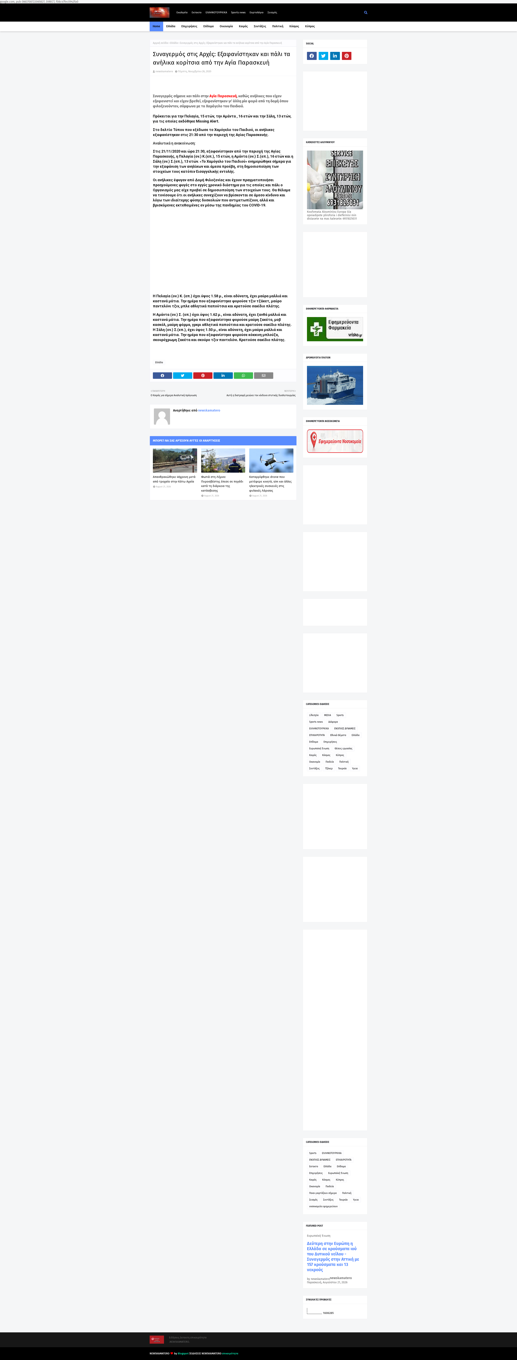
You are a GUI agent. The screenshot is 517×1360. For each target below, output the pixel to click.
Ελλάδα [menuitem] (170, 26)
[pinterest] (347, 56)
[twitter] (323, 56)
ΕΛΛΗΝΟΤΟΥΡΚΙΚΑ (216, 12)
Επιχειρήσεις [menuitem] (189, 26)
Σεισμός (272, 12)
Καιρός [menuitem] (243, 26)
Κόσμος (326, 755)
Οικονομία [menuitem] (226, 26)
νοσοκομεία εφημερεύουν (323, 1206)
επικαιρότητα (230, 1353)
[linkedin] (335, 56)
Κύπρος (340, 755)
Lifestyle (314, 715)
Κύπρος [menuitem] (310, 26)
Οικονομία (314, 761)
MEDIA (327, 715)
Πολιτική (344, 761)
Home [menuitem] (156, 26)
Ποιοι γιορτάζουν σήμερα (323, 1193)
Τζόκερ (329, 768)
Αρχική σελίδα (160, 43)
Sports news (238, 12)
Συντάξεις (314, 768)
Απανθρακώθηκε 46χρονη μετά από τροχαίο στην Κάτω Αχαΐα (174, 479)
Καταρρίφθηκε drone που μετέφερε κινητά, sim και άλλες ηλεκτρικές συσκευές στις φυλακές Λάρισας (270, 483)
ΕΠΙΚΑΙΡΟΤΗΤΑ (317, 735)
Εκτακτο (197, 12)
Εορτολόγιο (257, 12)
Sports (340, 715)
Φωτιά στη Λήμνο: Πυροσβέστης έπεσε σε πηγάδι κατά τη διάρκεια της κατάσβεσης (222, 483)
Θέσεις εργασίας (343, 748)
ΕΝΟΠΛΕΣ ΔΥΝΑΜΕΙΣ (344, 728)
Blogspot (183, 1353)
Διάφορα (333, 721)
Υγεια (355, 768)
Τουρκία (342, 768)
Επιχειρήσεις (330, 741)
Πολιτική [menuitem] (277, 26)
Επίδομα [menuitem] (208, 26)
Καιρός (313, 755)
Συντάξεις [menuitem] (260, 26)
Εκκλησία (182, 12)
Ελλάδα (174, 43)
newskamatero (164, 71)
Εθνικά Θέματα (338, 735)
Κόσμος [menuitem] (294, 26)
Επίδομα (313, 741)
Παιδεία (330, 761)
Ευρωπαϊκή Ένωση (319, 748)
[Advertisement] (337, 100)
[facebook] (312, 56)
